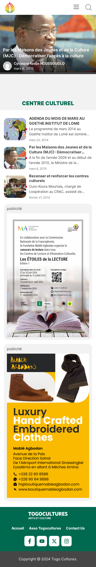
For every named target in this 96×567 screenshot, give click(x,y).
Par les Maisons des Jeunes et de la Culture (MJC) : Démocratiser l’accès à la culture (46, 52)
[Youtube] (42, 541)
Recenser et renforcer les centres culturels (59, 178)
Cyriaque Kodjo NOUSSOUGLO (39, 63)
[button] (76, 7)
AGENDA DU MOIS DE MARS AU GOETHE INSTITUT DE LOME (57, 121)
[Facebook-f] (29, 541)
